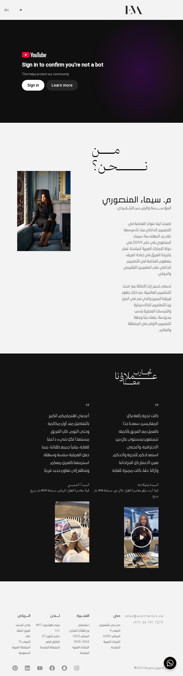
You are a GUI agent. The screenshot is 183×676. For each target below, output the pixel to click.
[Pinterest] (15, 668)
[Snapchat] (64, 668)
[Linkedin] (27, 668)
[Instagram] (76, 668)
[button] (141, 537)
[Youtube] (39, 668)
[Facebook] (52, 668)
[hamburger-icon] (21, 9)
